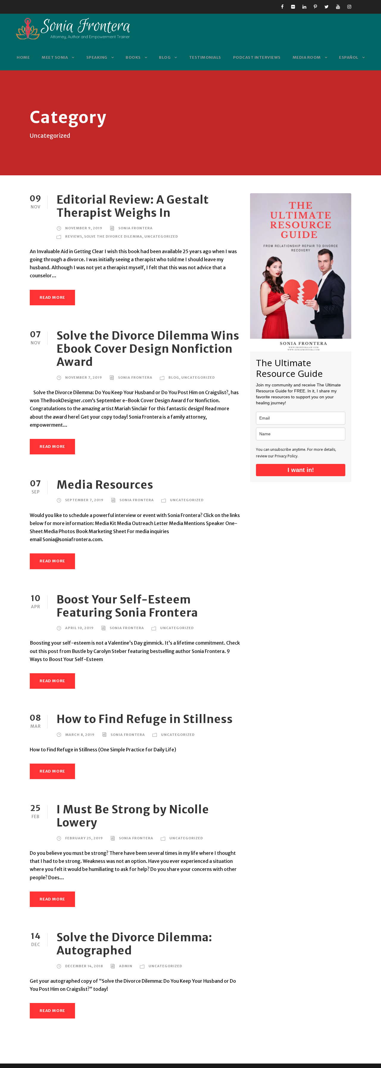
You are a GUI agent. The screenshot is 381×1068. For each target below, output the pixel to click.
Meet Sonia (55, 57)
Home (23, 57)
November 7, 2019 (83, 377)
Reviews (73, 236)
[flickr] (293, 7)
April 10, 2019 (79, 628)
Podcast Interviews (257, 57)
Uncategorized (161, 236)
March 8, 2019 (80, 735)
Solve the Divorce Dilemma (113, 236)
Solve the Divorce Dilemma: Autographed (134, 944)
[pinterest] (315, 7)
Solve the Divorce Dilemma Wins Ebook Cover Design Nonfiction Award (148, 349)
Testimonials (205, 57)
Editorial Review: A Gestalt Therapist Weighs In (133, 206)
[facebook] (282, 7)
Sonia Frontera (135, 228)
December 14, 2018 (84, 966)
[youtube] (338, 7)
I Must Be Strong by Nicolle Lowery (133, 816)
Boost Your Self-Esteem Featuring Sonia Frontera (127, 606)
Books (133, 57)
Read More (52, 297)
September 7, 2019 (84, 500)
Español (348, 57)
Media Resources (105, 485)
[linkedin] (304, 7)
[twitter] (326, 7)
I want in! (301, 470)
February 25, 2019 (84, 838)
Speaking (96, 57)
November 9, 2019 (83, 228)
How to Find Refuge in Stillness (145, 719)
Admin (125, 966)
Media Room (307, 57)
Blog (165, 57)
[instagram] (349, 7)
